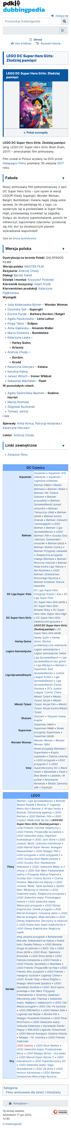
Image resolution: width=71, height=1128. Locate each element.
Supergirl (47, 787)
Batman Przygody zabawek (50, 550)
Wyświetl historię (50, 43)
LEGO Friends (51, 960)
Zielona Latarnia (58, 756)
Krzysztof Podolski (41, 279)
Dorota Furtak (17, 314)
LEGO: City (47, 948)
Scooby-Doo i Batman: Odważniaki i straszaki (50, 539)
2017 (60, 163)
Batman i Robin (56, 488)
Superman (40, 724)
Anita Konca (25, 423)
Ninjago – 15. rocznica (32, 1037)
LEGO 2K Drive (44, 1068)
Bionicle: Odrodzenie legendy (34, 812)
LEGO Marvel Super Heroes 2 (36, 1057)
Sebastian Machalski (21, 381)
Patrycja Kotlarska (47, 423)
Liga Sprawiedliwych (46, 657)
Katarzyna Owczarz (20, 367)
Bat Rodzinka (42, 570)
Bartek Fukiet (23, 275)
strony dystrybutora (24, 238)
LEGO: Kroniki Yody (28, 979)
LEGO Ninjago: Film (47, 851)
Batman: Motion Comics (48, 547)
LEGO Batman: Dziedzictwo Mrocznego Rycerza (47, 574)
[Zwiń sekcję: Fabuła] (63, 178)
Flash (62, 771)
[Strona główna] (24, 6)
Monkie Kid (50, 1014)
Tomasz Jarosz (17, 411)
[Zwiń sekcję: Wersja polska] (63, 249)
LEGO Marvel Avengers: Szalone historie (43, 1033)
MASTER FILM (34, 266)
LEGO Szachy (25, 1045)
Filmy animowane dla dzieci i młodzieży (33, 1092)
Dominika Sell (16, 309)
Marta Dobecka (18, 333)
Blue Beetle (40, 775)
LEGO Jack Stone (45, 839)
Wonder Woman (43, 740)
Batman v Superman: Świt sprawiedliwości (50, 669)
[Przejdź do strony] (64, 21)
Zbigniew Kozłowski (21, 407)
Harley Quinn (41, 637)
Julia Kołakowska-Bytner (24, 304)
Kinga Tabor (15, 323)
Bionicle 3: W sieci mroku (46, 808)
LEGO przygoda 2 (49, 854)
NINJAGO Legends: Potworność (46, 1029)
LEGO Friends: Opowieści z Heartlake (39, 963)
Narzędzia (19, 1103)
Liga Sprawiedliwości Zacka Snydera (47, 684)
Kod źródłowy (23, 43)
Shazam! (39, 716)
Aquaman (40, 473)
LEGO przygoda (45, 760)
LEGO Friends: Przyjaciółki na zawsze (39, 831)
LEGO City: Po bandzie (52, 1006)
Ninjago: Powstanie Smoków (33, 1018)
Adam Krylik (42, 284)
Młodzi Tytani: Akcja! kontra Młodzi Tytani (50, 708)
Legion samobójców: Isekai (50, 653)
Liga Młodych (44, 665)
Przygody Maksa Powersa (43, 874)
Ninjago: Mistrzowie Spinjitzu (34, 983)
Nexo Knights (51, 979)
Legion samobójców (46, 649)
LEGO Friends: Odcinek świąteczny (38, 827)
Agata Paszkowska (20, 319)
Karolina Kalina (17, 371)
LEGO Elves (38, 955)
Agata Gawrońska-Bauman (25, 393)
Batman (38, 484)
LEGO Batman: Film (40, 816)
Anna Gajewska (18, 328)
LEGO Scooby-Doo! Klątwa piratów (37, 858)
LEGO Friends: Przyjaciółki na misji (37, 967)
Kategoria (10, 1088)
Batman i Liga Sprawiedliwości (35, 800)
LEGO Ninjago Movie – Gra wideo (46, 1053)
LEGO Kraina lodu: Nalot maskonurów (41, 924)
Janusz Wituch (17, 376)
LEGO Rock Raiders (47, 1045)
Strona (38, 39)
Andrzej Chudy (29, 271)
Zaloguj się (62, 15)
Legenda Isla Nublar (29, 1014)
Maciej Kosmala (18, 402)
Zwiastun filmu (17, 454)
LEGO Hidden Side (54, 1010)
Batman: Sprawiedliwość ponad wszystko (47, 504)
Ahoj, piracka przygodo (31, 936)
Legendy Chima (50, 975)
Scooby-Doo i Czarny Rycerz (34, 878)
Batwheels (50, 771)
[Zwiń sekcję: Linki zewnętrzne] (63, 446)
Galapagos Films (14, 163)
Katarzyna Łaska (18, 337)
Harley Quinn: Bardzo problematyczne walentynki (50, 641)
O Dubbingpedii (12, 1123)
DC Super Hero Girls (46, 602)
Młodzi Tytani (42, 696)
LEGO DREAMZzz (29, 1010)
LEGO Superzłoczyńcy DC (50, 1061)
